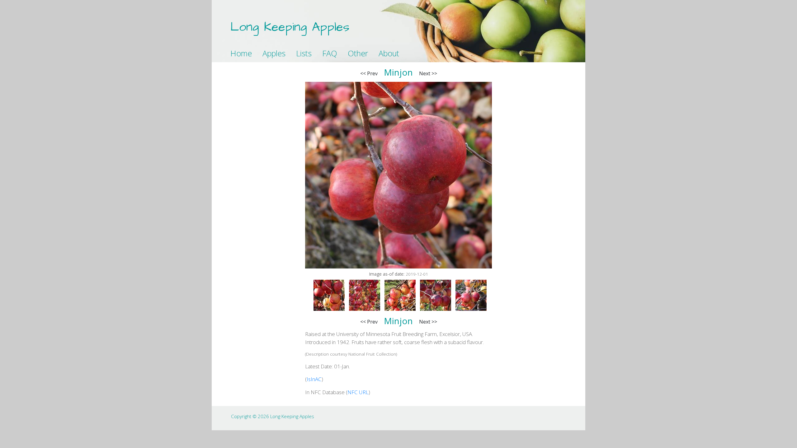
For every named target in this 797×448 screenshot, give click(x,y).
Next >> (428, 73)
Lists (304, 53)
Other (358, 53)
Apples (273, 53)
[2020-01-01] (400, 295)
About (389, 53)
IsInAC (314, 379)
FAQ (329, 53)
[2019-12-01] (329, 295)
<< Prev (369, 73)
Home (241, 53)
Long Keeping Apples (289, 27)
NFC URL (358, 392)
